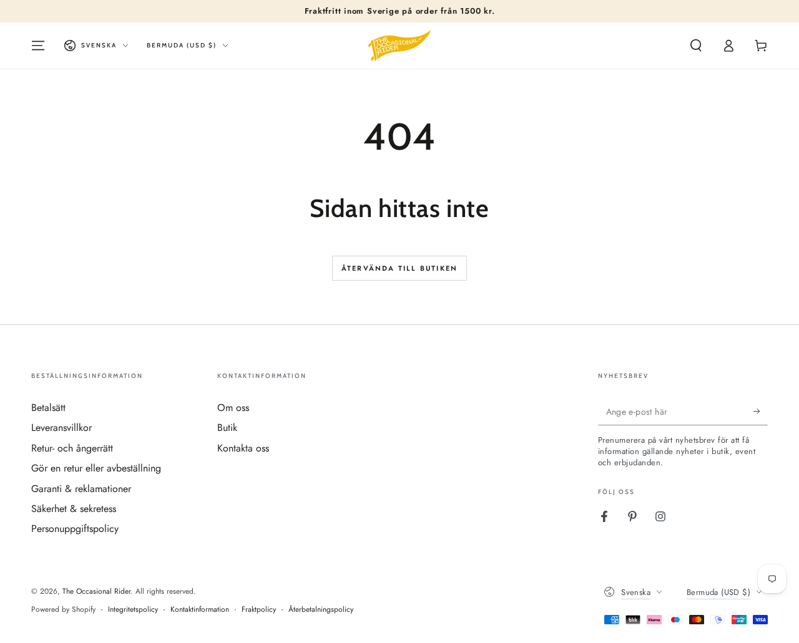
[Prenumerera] (760, 411)
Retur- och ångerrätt (72, 448)
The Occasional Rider (96, 591)
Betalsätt (48, 407)
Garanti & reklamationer (81, 488)
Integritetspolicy (133, 609)
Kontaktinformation (199, 609)
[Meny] (38, 45)
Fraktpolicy (259, 609)
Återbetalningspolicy (320, 609)
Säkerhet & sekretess (73, 508)
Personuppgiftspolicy (75, 528)
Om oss (233, 407)
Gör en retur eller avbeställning (96, 468)
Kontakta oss (243, 448)
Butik (227, 427)
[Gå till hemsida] (399, 45)
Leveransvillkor (61, 427)
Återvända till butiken (399, 268)
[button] (696, 45)
